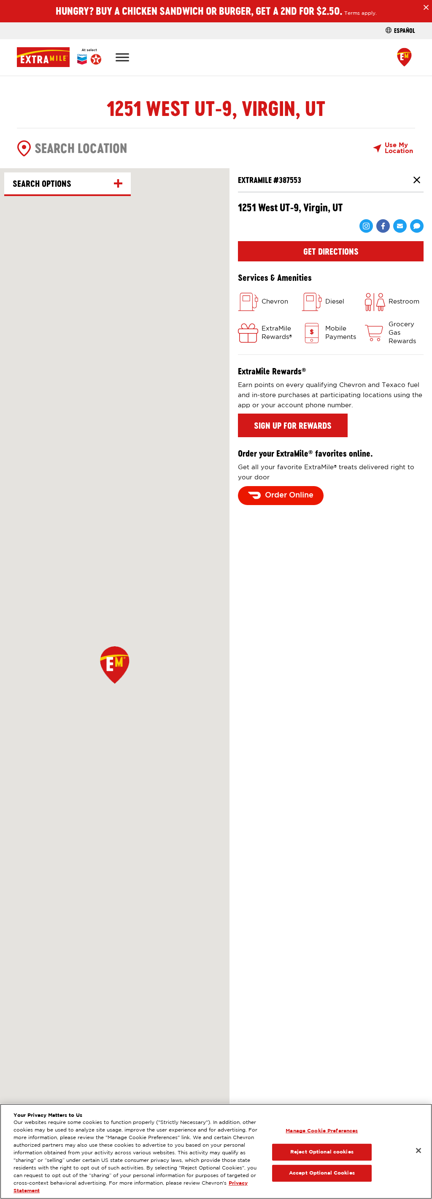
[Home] (59, 57)
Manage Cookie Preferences (322, 1131)
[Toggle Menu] (122, 57)
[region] (216, 1151)
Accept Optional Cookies (322, 1173)
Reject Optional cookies (322, 1152)
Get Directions (331, 251)
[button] (115, 665)
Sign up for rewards (293, 425)
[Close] (418, 1150)
